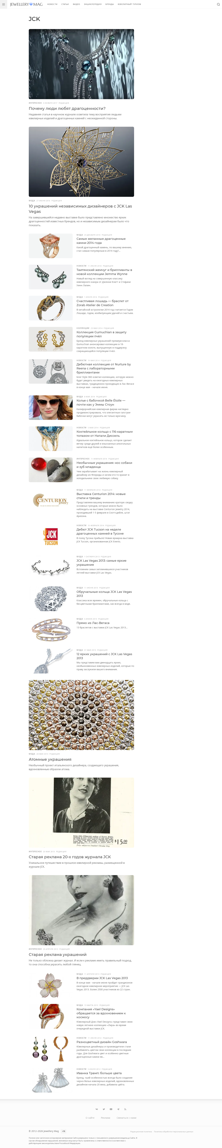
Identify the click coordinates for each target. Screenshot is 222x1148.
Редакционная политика (141, 1131)
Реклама (105, 1117)
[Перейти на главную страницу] (26, 4)
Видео (76, 4)
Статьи (65, 4)
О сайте (90, 1117)
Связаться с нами (126, 1117)
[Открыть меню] (3, 4)
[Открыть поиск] (218, 4)
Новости (52, 4)
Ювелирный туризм (129, 4)
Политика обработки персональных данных (173, 1131)
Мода (32, 200)
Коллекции (83, 328)
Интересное (35, 103)
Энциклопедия (92, 4)
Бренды (109, 4)
